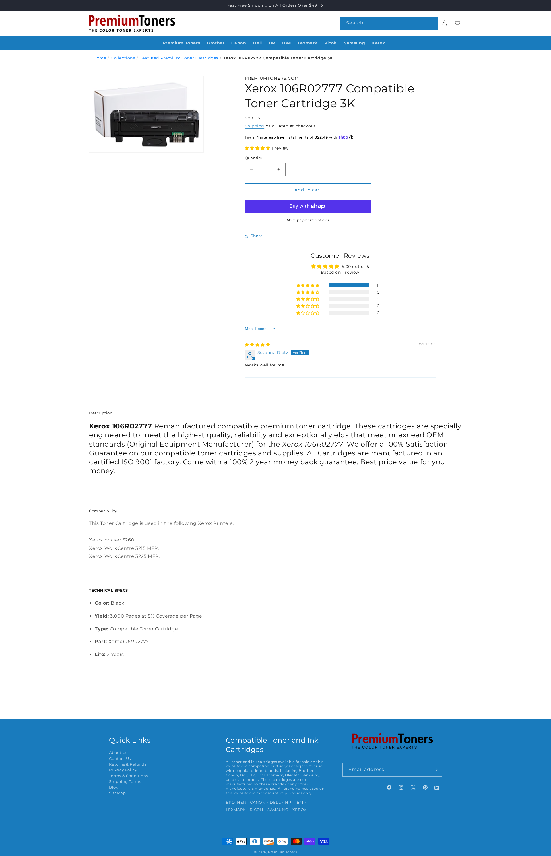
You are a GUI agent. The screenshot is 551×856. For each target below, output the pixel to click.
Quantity (253, 158)
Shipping (255, 126)
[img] (257, 344)
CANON (257, 802)
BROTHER (236, 802)
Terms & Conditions (128, 776)
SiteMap (117, 793)
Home (99, 58)
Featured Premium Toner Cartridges (178, 58)
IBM (299, 802)
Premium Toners (282, 852)
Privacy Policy (123, 770)
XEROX (299, 810)
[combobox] (389, 23)
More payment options (308, 220)
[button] (258, 148)
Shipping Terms (125, 781)
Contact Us (120, 758)
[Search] (431, 23)
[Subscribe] (435, 770)
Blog (114, 787)
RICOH (256, 810)
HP (288, 802)
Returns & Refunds (127, 764)
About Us (118, 752)
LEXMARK (236, 810)
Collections (123, 58)
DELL (275, 802)
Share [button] (257, 235)
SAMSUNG (277, 810)
